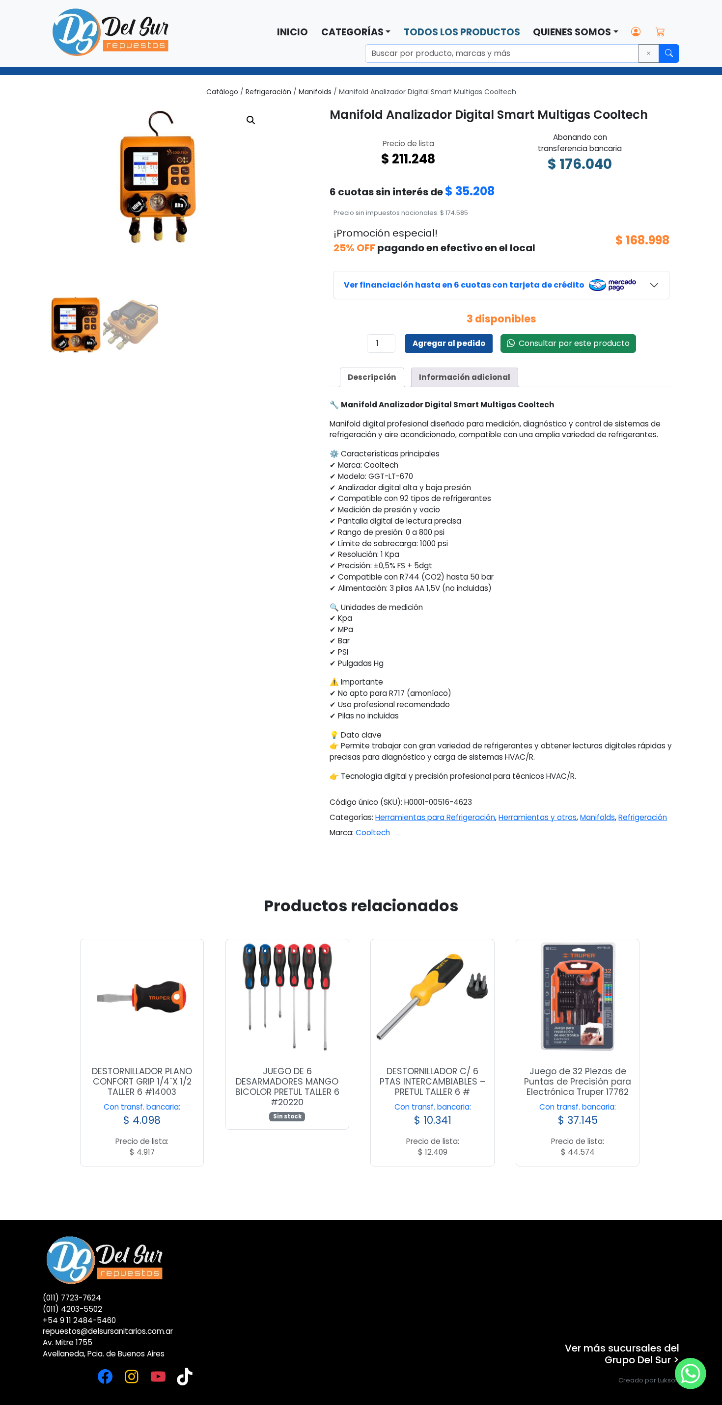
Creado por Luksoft (648, 1380)
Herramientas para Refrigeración (435, 817)
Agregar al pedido (449, 343)
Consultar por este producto (572, 343)
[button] (251, 120)
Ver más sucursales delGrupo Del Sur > (622, 1354)
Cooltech (373, 832)
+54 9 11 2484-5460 (79, 1320)
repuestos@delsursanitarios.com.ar (108, 1331)
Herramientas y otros (538, 817)
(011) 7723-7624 (72, 1298)
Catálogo (222, 92)
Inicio (292, 32)
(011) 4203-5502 (72, 1309)
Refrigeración (268, 92)
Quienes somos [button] (572, 32)
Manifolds (315, 92)
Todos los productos (462, 32)
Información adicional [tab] (464, 377)
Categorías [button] (352, 32)
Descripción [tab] (372, 377)
